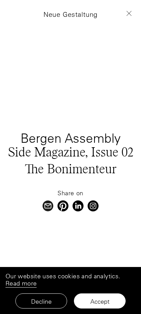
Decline (41, 301)
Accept (100, 301)
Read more (21, 283)
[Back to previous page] (129, 13)
